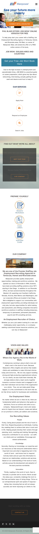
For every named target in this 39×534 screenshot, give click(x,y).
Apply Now (19, 100)
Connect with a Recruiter (19, 24)
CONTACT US (19, 512)
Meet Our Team (19, 159)
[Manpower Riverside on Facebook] (2, 524)
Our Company (19, 176)
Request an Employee (19, 115)
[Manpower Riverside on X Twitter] (6, 524)
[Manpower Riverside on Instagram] (9, 524)
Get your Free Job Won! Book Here (19, 62)
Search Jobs (19, 130)
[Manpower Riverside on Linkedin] (13, 524)
